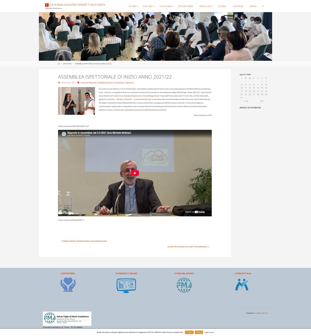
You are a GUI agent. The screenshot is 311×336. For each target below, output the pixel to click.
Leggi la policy (209, 332)
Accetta (189, 332)
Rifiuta (199, 332)
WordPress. (264, 313)
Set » (262, 101)
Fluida (255, 313)
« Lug (246, 101)
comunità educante (89, 82)
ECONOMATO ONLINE (126, 273)
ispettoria (129, 82)
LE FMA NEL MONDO (184, 273)
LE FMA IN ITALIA (243, 273)
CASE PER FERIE (68, 273)
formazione (119, 82)
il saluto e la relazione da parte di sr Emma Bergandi (134, 96)
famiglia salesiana (105, 82)
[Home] (59, 64)
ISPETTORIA (67, 64)
